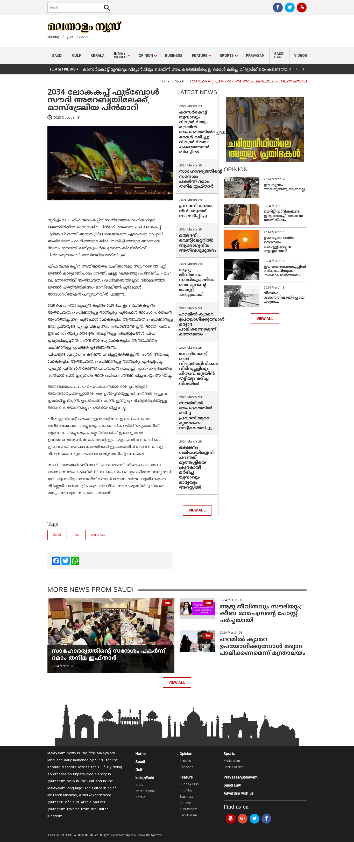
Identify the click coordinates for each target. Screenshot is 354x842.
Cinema (185, 803)
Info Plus (186, 791)
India (139, 785)
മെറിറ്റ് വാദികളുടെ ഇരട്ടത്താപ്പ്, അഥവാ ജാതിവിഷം (283, 216)
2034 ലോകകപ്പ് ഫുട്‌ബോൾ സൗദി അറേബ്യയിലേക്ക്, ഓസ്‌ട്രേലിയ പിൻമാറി (103, 100)
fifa (76, 534)
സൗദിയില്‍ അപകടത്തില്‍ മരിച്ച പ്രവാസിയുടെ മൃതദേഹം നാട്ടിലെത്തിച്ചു (195, 416)
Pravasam (255, 56)
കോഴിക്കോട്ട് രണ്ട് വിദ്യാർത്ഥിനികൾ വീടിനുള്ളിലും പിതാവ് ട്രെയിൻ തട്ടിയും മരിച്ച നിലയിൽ (198, 369)
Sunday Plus (189, 784)
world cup (98, 534)
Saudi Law (279, 55)
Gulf (76, 56)
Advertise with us (239, 793)
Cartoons (186, 767)
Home (164, 82)
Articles (185, 761)
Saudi (57, 56)
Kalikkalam (232, 761)
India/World (145, 778)
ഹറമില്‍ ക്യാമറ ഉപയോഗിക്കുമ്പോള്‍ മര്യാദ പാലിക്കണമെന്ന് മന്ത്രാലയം (262, 646)
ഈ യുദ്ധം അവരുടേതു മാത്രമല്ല (284, 187)
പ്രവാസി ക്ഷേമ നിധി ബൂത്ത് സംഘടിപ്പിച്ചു (196, 211)
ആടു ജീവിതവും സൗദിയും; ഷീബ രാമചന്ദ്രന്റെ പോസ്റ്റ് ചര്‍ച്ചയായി (197, 283)
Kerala (97, 56)
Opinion (186, 754)
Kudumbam (188, 809)
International (145, 791)
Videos (300, 56)
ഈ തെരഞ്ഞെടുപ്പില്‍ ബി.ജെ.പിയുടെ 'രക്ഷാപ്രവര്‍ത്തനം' (285, 271)
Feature (186, 777)
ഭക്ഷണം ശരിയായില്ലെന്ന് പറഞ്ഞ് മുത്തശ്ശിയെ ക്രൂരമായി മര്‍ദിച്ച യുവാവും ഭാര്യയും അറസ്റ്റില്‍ (196, 467)
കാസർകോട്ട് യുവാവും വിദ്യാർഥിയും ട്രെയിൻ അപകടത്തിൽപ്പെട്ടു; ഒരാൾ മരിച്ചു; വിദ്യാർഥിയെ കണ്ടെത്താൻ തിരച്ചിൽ (197, 69)
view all (197, 510)
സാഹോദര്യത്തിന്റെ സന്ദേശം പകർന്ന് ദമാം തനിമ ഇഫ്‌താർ (200, 179)
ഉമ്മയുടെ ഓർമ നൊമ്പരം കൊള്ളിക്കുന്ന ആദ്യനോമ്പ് (279, 244)
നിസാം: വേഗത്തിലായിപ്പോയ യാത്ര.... (284, 297)
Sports (229, 754)
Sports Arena (233, 767)
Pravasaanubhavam (241, 777)
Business (173, 56)
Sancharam (188, 815)
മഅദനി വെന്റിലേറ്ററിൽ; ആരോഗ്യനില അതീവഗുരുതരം (198, 243)
